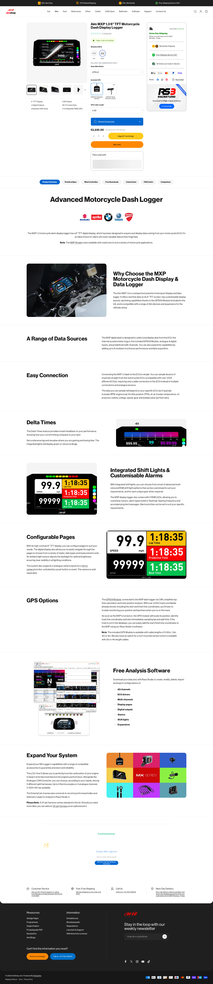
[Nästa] (81, 58)
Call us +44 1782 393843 (62, 956)
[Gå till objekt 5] (79, 90)
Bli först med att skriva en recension (106, 863)
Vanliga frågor (33, 918)
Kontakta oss (72, 918)
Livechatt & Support (75, 930)
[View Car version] (94, 53)
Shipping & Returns (11, 979)
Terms (21, 979)
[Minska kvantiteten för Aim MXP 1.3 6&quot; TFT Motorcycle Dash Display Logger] (93, 136)
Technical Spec (71, 182)
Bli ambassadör (73, 922)
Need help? (179, 80)
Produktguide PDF (35, 930)
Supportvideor (33, 926)
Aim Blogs (31, 937)
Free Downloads (111, 182)
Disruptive (37, 976)
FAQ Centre (148, 182)
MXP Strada (76, 242)
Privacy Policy (28, 979)
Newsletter (32, 933)
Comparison (166, 182)
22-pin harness (60, 806)
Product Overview (50, 182)
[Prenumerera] (164, 936)
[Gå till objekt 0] (32, 90)
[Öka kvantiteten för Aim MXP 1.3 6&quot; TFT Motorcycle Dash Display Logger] (103, 136)
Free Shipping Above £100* (169, 3)
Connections (131, 182)
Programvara (32, 922)
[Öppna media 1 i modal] (57, 52)
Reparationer (72, 926)
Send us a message (37, 956)
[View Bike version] (102, 53)
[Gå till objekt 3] (55, 90)
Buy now (117, 144)
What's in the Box (91, 182)
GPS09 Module (113, 599)
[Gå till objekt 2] (43, 90)
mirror (85, 566)
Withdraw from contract (77, 933)
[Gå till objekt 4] (67, 90)
